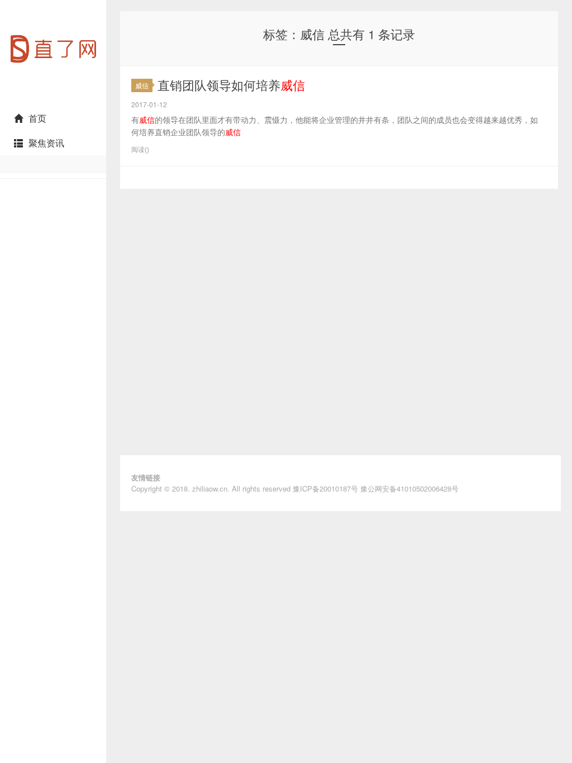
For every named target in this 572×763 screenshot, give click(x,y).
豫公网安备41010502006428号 (409, 488)
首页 (37, 118)
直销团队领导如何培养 (231, 84)
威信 (142, 85)
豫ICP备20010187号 (325, 488)
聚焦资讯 (46, 142)
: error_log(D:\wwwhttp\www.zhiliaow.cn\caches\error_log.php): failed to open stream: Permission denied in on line (53, 101)
